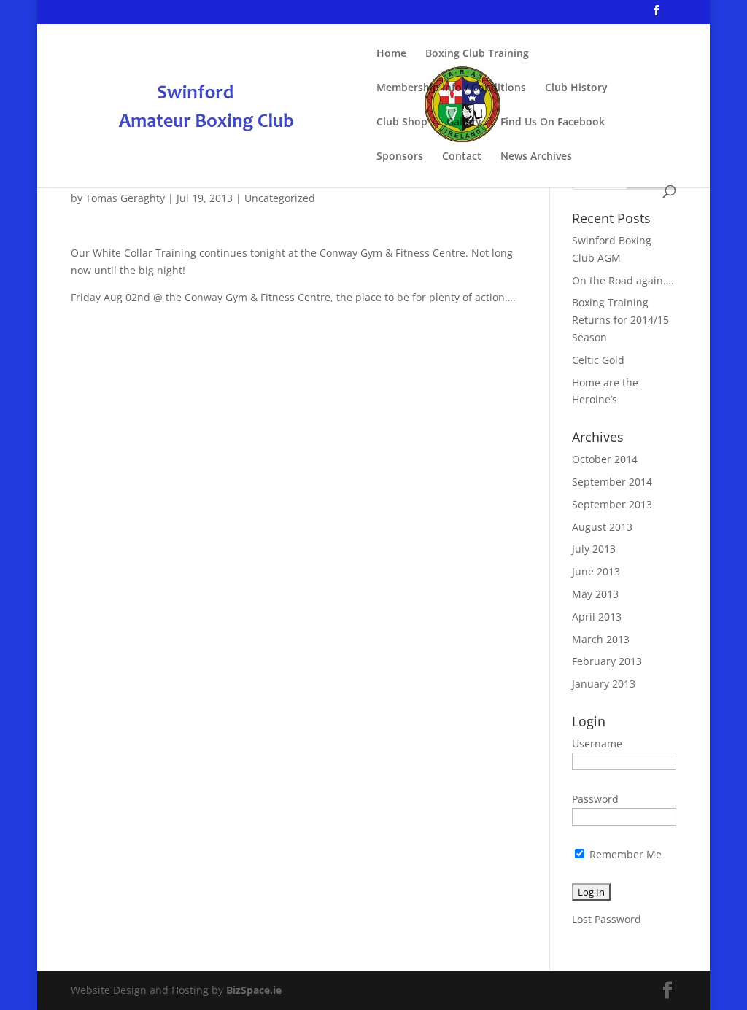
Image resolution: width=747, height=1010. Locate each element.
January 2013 (603, 684)
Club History (576, 88)
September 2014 (612, 482)
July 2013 (594, 549)
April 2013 (597, 617)
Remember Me (624, 854)
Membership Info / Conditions (451, 88)
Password (595, 799)
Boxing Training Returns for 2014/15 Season (620, 319)
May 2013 (595, 594)
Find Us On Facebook (552, 122)
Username (597, 743)
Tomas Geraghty (125, 198)
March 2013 (601, 639)
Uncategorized (279, 198)
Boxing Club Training (477, 54)
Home (391, 54)
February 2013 (607, 661)
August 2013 (602, 527)
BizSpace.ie (254, 990)
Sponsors (399, 157)
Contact (461, 157)
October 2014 (605, 459)
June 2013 (596, 571)
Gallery (463, 122)
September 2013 (612, 504)
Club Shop (401, 122)
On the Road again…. (623, 280)
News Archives (536, 157)
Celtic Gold (598, 360)
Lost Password (606, 919)
